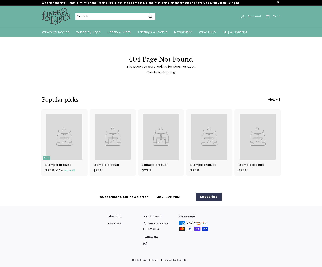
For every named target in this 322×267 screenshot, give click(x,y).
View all (274, 100)
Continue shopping (161, 72)
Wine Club (207, 32)
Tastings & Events (153, 32)
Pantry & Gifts (119, 32)
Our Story (115, 223)
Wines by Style (88, 32)
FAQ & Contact (235, 32)
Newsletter (183, 32)
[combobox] (115, 16)
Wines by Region (56, 32)
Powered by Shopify (174, 260)
